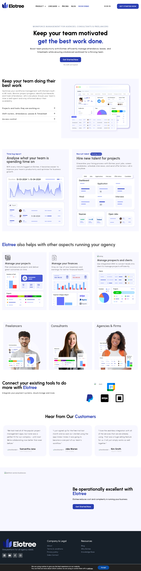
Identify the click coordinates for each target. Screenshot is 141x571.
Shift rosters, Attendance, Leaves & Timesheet (24, 113)
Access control (9, 119)
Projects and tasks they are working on (21, 108)
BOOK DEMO (84, 6)
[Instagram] (20, 555)
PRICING (65, 6)
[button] (29, 108)
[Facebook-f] (15, 555)
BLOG (73, 6)
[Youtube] (10, 555)
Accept (103, 567)
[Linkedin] (4, 555)
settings (90, 569)
